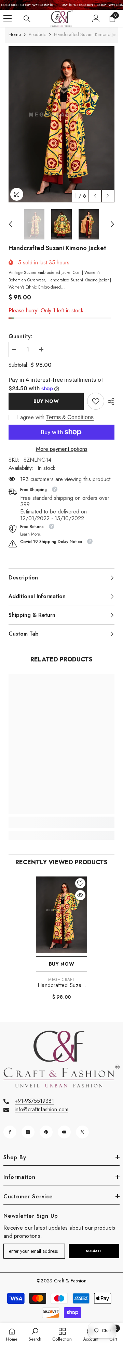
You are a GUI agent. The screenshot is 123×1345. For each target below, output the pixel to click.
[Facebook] (9, 1132)
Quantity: (20, 336)
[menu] (7, 18)
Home (15, 34)
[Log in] (96, 18)
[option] (61, 124)
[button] (95, 196)
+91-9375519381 (34, 1101)
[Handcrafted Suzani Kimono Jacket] (61, 914)
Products (37, 34)
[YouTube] (64, 1132)
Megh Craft (61, 980)
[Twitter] (82, 1132)
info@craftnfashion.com (41, 1109)
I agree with (30, 417)
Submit (94, 1250)
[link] (95, 401)
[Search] (27, 19)
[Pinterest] (46, 1132)
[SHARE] (109, 401)
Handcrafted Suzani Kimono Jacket (61, 985)
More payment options (61, 449)
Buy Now (46, 401)
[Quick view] (80, 895)
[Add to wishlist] (80, 883)
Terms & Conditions (70, 417)
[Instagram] (28, 1132)
